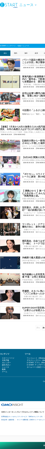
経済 (36, 53)
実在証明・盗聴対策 (7, 420)
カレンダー (6, 363)
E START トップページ (8, 46)
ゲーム (4, 372)
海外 (26, 53)
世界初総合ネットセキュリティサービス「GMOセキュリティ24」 (22, 416)
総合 (19, 46)
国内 (15, 53)
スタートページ (8, 358)
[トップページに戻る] (9, 5)
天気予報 (5, 360)
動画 (4, 369)
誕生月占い (6, 365)
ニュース (26, 46)
